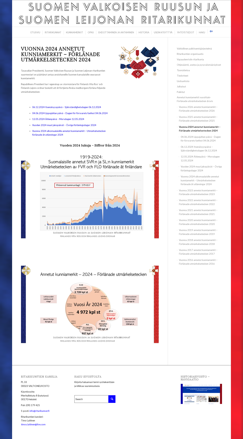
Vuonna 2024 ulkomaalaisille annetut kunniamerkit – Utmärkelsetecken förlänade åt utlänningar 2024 (200, 180)
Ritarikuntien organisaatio (190, 53)
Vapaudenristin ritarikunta (190, 59)
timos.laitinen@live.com (33, 424)
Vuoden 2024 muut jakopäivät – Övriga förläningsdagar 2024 (64, 125)
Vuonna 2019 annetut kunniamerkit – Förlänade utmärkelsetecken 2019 (198, 232)
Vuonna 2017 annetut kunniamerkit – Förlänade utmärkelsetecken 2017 (198, 252)
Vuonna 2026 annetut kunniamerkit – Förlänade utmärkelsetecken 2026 (198, 109)
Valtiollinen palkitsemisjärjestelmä (194, 48)
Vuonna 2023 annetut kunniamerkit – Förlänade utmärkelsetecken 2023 (198, 192)
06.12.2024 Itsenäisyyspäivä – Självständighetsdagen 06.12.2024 (66, 107)
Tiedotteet (182, 75)
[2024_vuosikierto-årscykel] (90, 304)
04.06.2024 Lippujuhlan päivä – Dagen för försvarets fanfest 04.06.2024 (70, 113)
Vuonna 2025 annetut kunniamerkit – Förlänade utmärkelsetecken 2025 (198, 118)
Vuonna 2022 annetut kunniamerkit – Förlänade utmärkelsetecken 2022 (198, 202)
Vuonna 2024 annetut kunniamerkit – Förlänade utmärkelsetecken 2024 (199, 128)
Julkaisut (181, 86)
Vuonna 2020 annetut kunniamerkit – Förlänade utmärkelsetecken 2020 (198, 222)
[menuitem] (35, 32)
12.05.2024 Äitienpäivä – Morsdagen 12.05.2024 (58, 119)
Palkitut (181, 92)
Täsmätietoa (183, 70)
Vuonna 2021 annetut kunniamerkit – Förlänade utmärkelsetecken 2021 (198, 212)
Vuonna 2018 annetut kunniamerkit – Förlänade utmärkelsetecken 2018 (198, 242)
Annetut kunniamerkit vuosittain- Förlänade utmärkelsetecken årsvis (195, 99)
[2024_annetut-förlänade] (90, 199)
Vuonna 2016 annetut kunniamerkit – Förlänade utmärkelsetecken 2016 (198, 262)
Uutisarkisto (183, 81)
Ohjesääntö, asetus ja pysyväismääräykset (199, 64)
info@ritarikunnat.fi (39, 410)
